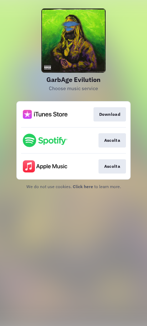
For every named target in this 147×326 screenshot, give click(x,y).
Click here (83, 186)
